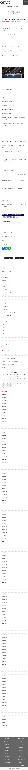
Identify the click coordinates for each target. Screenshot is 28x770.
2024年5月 (4, 476)
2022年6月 (4, 544)
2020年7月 (4, 611)
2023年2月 (4, 520)
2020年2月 (4, 626)
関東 (3, 333)
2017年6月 (4, 719)
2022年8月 (4, 538)
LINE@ (8, 6)
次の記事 (19, 258)
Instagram (10, 6)
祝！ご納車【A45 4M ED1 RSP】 (9, 364)
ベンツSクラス (6, 324)
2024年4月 (4, 479)
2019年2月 (4, 661)
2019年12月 (4, 632)
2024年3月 (4, 482)
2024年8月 (4, 468)
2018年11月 (4, 670)
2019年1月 (4, 664)
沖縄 (3, 300)
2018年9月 (4, 675)
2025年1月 (4, 453)
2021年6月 (4, 579)
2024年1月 (4, 488)
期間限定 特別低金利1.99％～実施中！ (10, 354)
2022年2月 (4, 555)
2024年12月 (4, 456)
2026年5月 (4, 406)
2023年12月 (4, 491)
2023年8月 (4, 503)
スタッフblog (7, 762)
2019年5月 (4, 652)
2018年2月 (4, 696)
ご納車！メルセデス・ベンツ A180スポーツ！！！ (12, 361)
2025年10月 (4, 427)
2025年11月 (4, 424)
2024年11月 (4, 459)
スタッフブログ (5, 341)
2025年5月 (4, 441)
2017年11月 (4, 705)
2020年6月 (4, 614)
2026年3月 (4, 412)
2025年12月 (4, 421)
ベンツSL (4, 318)
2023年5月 (4, 511)
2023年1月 (4, 523)
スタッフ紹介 (7, 756)
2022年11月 (4, 529)
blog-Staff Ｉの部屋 (6, 344)
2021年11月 (4, 564)
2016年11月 (4, 725)
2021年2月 (4, 591)
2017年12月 (4, 702)
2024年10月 (4, 462)
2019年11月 (4, 634)
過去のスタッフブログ (6, 271)
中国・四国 (5, 289)
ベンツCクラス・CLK (7, 306)
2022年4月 (4, 550)
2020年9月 (4, 605)
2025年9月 (4, 429)
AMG (4, 286)
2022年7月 (4, 541)
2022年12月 (4, 526)
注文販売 (7, 750)
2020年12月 (4, 596)
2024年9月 (4, 465)
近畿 (3, 283)
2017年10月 (4, 708)
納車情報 (4, 280)
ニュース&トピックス (18, 21)
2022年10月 (4, 532)
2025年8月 (4, 432)
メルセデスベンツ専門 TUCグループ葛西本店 (10, 2)
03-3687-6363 (16, 6)
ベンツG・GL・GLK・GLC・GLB (9, 312)
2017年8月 (4, 714)
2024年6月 (4, 473)
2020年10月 (4, 602)
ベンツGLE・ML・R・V (7, 315)
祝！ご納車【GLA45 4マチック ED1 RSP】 (11, 367)
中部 (3, 336)
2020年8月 (4, 608)
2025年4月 (4, 444)
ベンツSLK (5, 321)
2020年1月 (4, 629)
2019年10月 (4, 637)
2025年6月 (4, 438)
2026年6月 (4, 403)
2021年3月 (4, 588)
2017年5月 (4, 722)
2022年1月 (4, 558)
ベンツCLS (5, 298)
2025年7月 (4, 435)
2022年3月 (4, 552)
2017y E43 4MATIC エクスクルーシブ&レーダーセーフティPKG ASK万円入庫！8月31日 (13, 357)
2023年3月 (4, 517)
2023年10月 (4, 497)
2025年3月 (4, 447)
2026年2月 (4, 415)
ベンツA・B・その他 (7, 292)
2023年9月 (4, 500)
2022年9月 (4, 535)
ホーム (7, 765)
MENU (25, 2)
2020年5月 (4, 617)
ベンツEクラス (6, 309)
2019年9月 (4, 640)
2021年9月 (4, 570)
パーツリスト (7, 741)
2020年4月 (4, 620)
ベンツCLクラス (6, 303)
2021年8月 (4, 573)
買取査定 (7, 753)
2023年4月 (4, 514)
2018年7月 (4, 681)
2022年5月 (4, 547)
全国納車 (7, 747)
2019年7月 (4, 646)
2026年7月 (4, 400)
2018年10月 (4, 673)
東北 (3, 330)
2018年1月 (4, 699)
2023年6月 (4, 509)
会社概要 (7, 759)
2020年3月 (4, 623)
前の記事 (9, 258)
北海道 (4, 327)
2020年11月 (4, 599)
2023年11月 (4, 494)
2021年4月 (4, 585)
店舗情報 (7, 744)
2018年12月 (4, 667)
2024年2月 (4, 485)
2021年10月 (4, 567)
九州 (3, 295)
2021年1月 (4, 593)
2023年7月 (4, 506)
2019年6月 (4, 649)
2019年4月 (4, 655)
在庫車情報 (7, 738)
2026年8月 (4, 397)
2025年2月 (4, 450)
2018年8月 (4, 678)
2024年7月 (4, 470)
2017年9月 (4, 711)
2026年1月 (4, 418)
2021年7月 (4, 576)
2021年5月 (4, 582)
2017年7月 (4, 716)
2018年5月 (4, 687)
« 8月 (3, 387)
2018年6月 (4, 684)
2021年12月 (4, 561)
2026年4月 (4, 409)
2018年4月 (4, 690)
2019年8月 (4, 643)
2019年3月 (4, 658)
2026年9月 (4, 394)
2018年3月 (4, 693)
